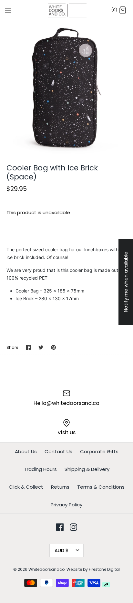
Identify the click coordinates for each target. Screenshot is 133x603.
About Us (26, 451)
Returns (60, 486)
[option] (66, 87)
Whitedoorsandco (46, 569)
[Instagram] (73, 527)
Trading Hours (40, 469)
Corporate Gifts (99, 451)
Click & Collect (26, 486)
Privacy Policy (66, 504)
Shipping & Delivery (87, 469)
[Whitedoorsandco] (66, 10)
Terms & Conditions (101, 486)
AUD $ (62, 550)
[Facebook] (60, 527)
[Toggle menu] (8, 10)
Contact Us (58, 451)
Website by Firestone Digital (93, 569)
